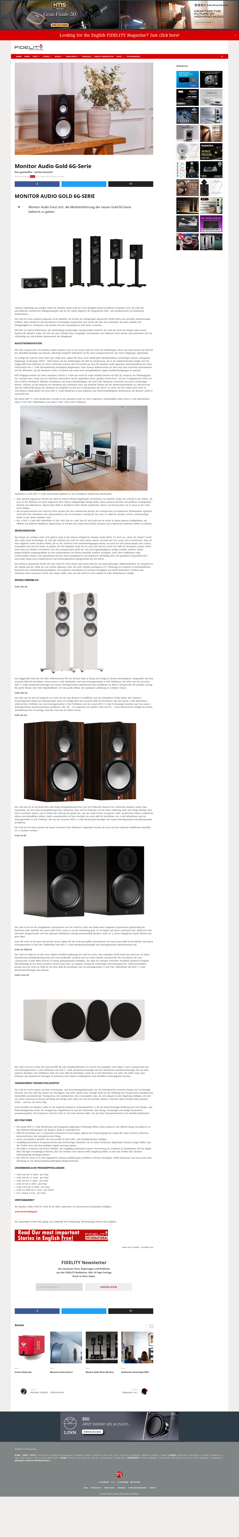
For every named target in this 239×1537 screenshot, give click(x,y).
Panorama (194, 1455)
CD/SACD (97, 1455)
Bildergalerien (177, 1458)
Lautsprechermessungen (62, 1455)
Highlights (71, 56)
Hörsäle (95, 1458)
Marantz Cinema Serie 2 (61, 1372)
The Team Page (95, 1488)
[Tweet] (83, 184)
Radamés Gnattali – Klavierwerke (47, 1391)
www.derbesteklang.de (26, 1211)
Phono (88, 1455)
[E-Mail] (130, 184)
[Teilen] (37, 184)
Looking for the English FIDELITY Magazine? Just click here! (119, 35)
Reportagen (183, 1455)
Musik (58, 56)
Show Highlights (201, 1458)
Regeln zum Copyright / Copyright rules (137, 1247)
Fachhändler (133, 56)
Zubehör (155, 1455)
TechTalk (204, 1455)
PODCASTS (86, 56)
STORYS (172, 1455)
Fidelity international (37, 1461)
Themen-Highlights (149, 1458)
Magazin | (20, 1461)
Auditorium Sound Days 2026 (135, 1372)
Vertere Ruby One (23, 1372)
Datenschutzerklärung (137, 1488)
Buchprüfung (106, 1458)
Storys (46, 56)
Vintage (164, 1455)
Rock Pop (86, 1458)
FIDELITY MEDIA (109, 1488)
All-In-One (108, 1455)
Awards (188, 1458)
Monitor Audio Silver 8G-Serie (100, 1372)
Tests (35, 56)
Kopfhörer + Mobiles (140, 1455)
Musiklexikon (119, 1458)
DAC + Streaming (121, 1455)
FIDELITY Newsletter (104, 56)
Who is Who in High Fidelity (46, 1458)
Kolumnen (214, 1455)
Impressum (121, 1488)
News (27, 56)
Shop (119, 56)
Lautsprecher (43, 1455)
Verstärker (79, 1455)
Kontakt (152, 1488)
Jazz (78, 1458)
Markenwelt (164, 1458)
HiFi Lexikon (26, 1458)
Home (19, 56)
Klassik (71, 1458)
